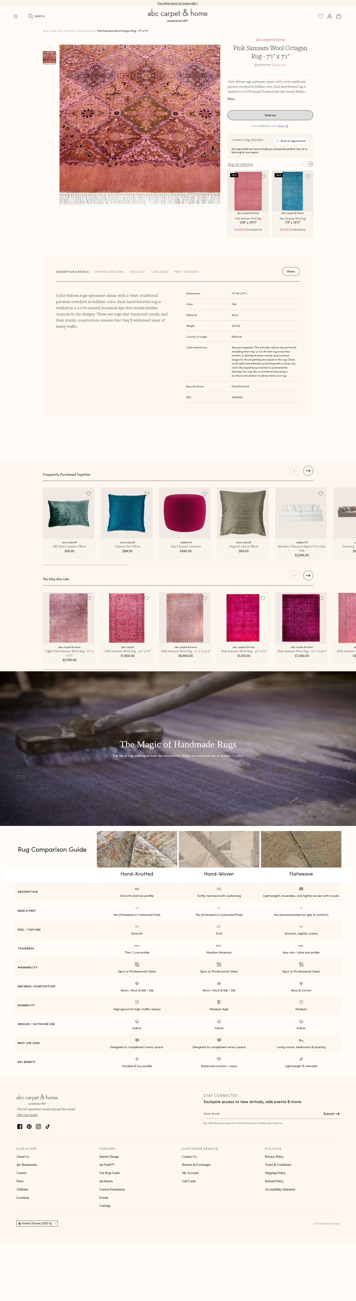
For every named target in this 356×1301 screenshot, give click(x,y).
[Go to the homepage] (178, 20)
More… (231, 98)
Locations (22, 1197)
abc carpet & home (270, 40)
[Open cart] (339, 16)
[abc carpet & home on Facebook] (19, 1125)
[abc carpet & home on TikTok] (47, 1125)
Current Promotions (112, 1189)
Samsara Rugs (86, 30)
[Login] (330, 16)
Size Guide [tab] (137, 271)
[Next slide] (49, 142)
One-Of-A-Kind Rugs (63, 30)
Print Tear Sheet (186, 271)
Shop (46, 30)
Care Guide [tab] (160, 271)
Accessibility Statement (280, 1189)
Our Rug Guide (109, 1173)
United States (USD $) (37, 1223)
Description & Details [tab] (72, 271)
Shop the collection (240, 164)
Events (103, 1197)
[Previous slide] (49, 47)
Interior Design (109, 1156)
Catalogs (105, 1205)
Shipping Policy (275, 1173)
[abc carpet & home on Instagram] (38, 1125)
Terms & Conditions (278, 1164)
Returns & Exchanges (196, 1164)
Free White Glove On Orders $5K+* (178, 3)
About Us (22, 1156)
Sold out (270, 115)
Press (19, 1181)
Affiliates (22, 1189)
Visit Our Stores (26, 1115)
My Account (190, 1173)
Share (291, 271)
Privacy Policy (274, 1156)
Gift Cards (189, 1181)
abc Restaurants (26, 1164)
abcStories (106, 1181)
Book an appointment (293, 140)
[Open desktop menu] (15, 16)
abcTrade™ (107, 1164)
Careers (21, 1173)
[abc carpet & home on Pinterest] (29, 1125)
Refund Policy (274, 1181)
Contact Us (189, 1156)
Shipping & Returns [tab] (109, 271)
